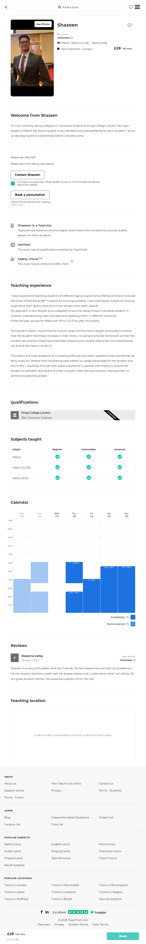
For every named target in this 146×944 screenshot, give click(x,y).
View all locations (110, 899)
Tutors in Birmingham (113, 885)
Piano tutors (107, 844)
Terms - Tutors (13, 797)
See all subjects (14, 865)
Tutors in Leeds (14, 892)
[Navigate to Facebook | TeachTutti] (41, 912)
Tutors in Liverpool (63, 892)
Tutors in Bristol (61, 899)
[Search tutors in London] (6, 7)
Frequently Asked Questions (70, 817)
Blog (7, 817)
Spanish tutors (61, 858)
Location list (12, 824)
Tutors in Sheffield (16, 899)
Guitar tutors (12, 851)
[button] (72, 38)
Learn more (17, 204)
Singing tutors (60, 851)
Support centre (14, 790)
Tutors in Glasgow (110, 892)
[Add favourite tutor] (131, 7)
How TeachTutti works (66, 783)
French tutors (108, 858)
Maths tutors (12, 844)
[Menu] (137, 6)
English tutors (60, 844)
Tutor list (57, 824)
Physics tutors (13, 858)
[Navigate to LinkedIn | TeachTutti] (47, 912)
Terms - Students (110, 790)
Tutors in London (15, 885)
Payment (44, 924)
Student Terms (78, 924)
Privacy (56, 790)
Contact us (106, 783)
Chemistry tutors (110, 851)
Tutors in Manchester (65, 885)
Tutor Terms (100, 924)
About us (10, 783)
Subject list (106, 817)
